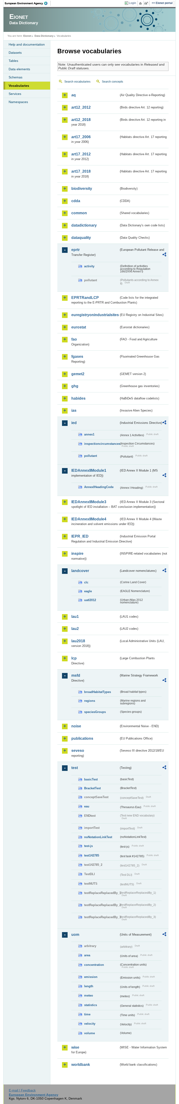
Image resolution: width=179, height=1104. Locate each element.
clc (86, 582)
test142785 (91, 855)
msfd (75, 675)
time (87, 1014)
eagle (88, 591)
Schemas (15, 77)
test (74, 768)
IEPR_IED (80, 536)
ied (74, 423)
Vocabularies (19, 85)
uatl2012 (90, 600)
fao (74, 339)
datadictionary (84, 225)
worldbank (80, 1065)
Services (15, 94)
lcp (74, 658)
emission (90, 977)
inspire (77, 553)
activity (89, 266)
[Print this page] (141, 3)
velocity (89, 1023)
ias (73, 410)
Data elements (19, 69)
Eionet (27, 35)
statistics (90, 1005)
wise (75, 1047)
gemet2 (77, 374)
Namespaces (18, 102)
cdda (75, 201)
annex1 (89, 434)
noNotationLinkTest (98, 837)
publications (82, 738)
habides (78, 398)
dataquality (81, 238)
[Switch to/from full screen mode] (147, 3)
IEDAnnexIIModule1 (88, 470)
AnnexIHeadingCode (99, 487)
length (88, 986)
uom (75, 935)
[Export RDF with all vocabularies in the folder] (164, 255)
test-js (88, 846)
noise (76, 726)
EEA (28, 3)
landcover (80, 571)
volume (89, 1033)
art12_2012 (81, 107)
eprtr (75, 250)
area (87, 955)
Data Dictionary (43, 35)
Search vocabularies (77, 81)
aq (73, 95)
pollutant (90, 456)
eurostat (78, 327)
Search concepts (112, 81)
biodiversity (81, 189)
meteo (88, 995)
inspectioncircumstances (101, 443)
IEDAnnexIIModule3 (88, 502)
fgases (77, 356)
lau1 (75, 617)
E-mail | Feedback (22, 1090)
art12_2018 (81, 120)
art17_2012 (81, 154)
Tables (13, 61)
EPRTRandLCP (85, 298)
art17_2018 (81, 171)
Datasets (15, 52)
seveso (77, 751)
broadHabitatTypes (97, 692)
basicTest (91, 779)
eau (86, 806)
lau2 (75, 629)
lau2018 (78, 641)
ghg (74, 386)
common (79, 213)
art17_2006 (81, 137)
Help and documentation (27, 44)
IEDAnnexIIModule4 (88, 519)
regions (89, 701)
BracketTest (92, 788)
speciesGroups (95, 712)
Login (132, 3)
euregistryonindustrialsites (95, 315)
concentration (94, 965)
